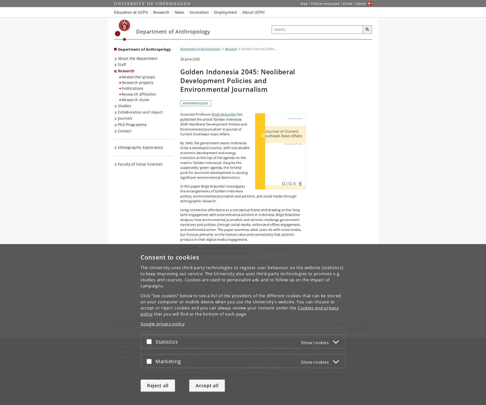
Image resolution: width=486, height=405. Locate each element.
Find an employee (325, 3)
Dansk (361, 3)
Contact (124, 130)
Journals (125, 118)
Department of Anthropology (144, 49)
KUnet (348, 3)
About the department (137, 58)
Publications (133, 88)
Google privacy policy (162, 324)
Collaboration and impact (140, 112)
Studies (124, 105)
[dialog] (243, 324)
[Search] (367, 29)
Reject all (158, 385)
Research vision (136, 99)
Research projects (137, 82)
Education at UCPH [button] (131, 12)
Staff (122, 64)
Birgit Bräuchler (224, 114)
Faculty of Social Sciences (140, 164)
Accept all (207, 385)
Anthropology (195, 103)
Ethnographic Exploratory (140, 147)
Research (126, 70)
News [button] (180, 12)
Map (304, 3)
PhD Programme (132, 124)
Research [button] (161, 12)
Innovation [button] (199, 12)
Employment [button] (225, 12)
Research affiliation (139, 94)
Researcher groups (138, 77)
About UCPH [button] (253, 12)
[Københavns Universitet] (122, 30)
